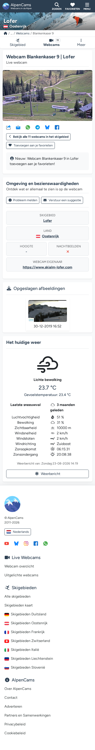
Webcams (23, 33)
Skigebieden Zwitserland (30, 641)
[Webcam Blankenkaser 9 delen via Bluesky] (47, 127)
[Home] (6, 33)
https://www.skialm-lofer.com (47, 267)
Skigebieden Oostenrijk (29, 623)
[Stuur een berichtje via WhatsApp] (45, 543)
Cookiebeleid (14, 733)
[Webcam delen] (8, 127)
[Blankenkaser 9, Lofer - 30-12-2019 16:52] (47, 311)
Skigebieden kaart (18, 605)
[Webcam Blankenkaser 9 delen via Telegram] (37, 127)
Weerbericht (50, 474)
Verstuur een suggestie (65, 200)
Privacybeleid (14, 724)
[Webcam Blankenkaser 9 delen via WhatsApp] (28, 127)
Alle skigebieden (17, 596)
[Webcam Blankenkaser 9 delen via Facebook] (57, 127)
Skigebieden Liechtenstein (32, 658)
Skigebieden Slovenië (28, 667)
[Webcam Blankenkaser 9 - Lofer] (47, 95)
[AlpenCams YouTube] (6, 543)
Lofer (47, 221)
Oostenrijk (50, 236)
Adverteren (13, 706)
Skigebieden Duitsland (28, 614)
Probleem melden (25, 200)
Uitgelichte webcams (21, 575)
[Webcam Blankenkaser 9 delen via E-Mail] (18, 127)
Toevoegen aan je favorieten (33, 145)
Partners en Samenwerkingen (27, 715)
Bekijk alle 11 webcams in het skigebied (40, 137)
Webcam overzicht (19, 566)
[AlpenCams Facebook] (36, 543)
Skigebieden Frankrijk (28, 632)
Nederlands (21, 532)
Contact (10, 697)
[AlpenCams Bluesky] (16, 543)
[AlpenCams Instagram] (26, 543)
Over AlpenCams (17, 689)
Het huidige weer (23, 342)
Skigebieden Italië (25, 650)
